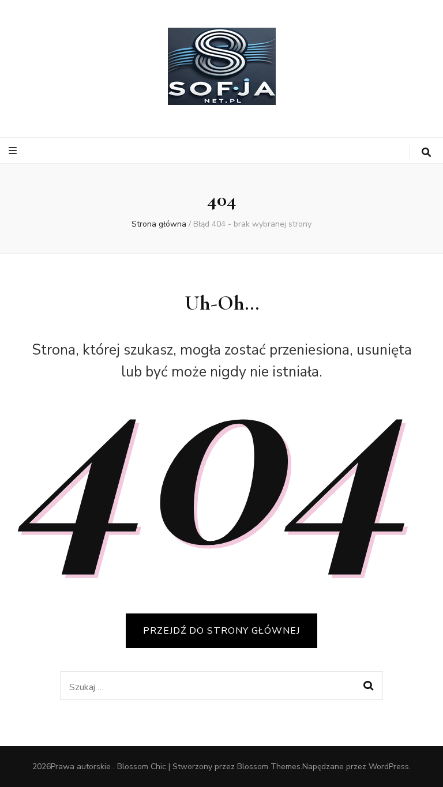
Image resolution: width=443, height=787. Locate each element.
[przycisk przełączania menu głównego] (14, 151)
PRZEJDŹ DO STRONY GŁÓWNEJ (221, 630)
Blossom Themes (269, 766)
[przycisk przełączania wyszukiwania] (426, 152)
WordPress (389, 766)
